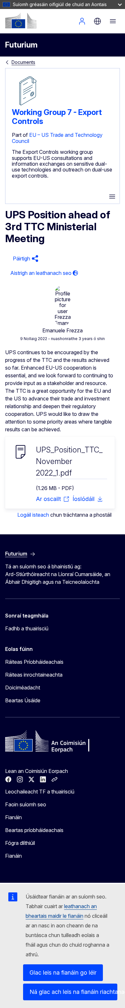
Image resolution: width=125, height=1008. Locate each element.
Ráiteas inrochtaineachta (34, 674)
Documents (23, 62)
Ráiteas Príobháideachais (34, 662)
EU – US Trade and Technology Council (57, 138)
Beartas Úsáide (22, 700)
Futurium (21, 44)
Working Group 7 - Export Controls (57, 117)
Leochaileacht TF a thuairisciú (39, 791)
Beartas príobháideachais (34, 830)
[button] (24, 258)
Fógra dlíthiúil (20, 843)
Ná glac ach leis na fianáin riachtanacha (73, 991)
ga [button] (97, 21)
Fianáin (13, 817)
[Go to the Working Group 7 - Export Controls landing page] (28, 105)
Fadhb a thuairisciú (26, 628)
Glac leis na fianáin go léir (62, 972)
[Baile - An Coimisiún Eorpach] (21, 20)
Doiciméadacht (22, 687)
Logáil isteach (82, 21)
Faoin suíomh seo (25, 804)
